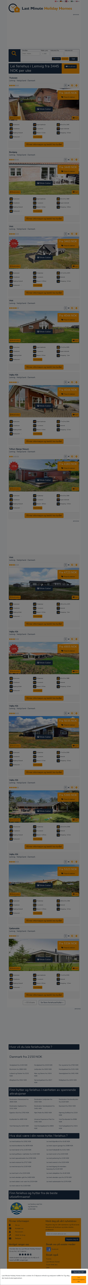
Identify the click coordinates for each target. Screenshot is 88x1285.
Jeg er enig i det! (79, 1272)
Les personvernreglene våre (79, 1279)
